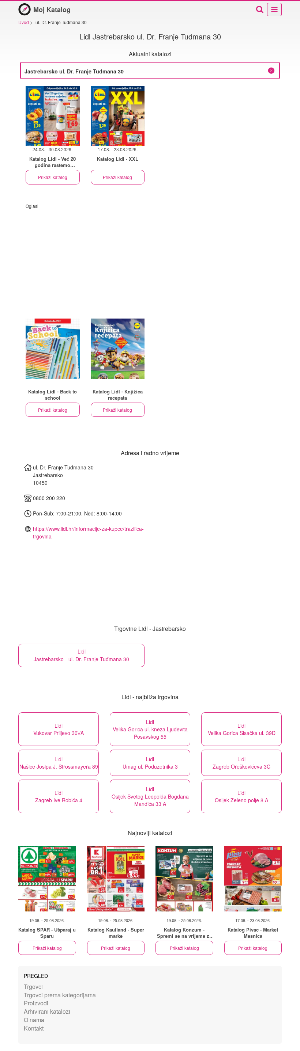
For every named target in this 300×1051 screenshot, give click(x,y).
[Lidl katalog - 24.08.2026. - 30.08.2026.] (53, 116)
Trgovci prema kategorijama (60, 995)
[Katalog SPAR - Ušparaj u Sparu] (47, 878)
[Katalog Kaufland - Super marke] (116, 878)
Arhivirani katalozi (47, 1011)
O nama (34, 1020)
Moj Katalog (52, 9)
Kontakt (34, 1028)
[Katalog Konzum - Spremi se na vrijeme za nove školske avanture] (184, 878)
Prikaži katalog (52, 177)
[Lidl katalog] (53, 349)
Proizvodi (36, 1003)
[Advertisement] (150, 260)
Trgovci (33, 986)
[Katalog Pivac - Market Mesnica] (253, 878)
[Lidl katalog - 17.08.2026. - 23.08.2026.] (118, 116)
